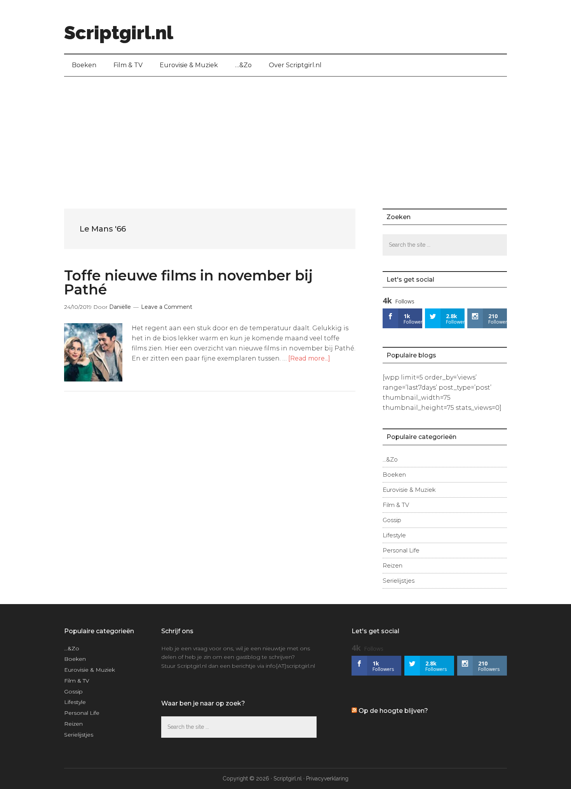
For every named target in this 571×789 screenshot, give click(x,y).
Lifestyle (394, 535)
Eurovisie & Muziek (409, 489)
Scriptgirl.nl (118, 33)
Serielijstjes (398, 580)
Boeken (394, 474)
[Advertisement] (285, 134)
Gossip (392, 520)
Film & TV (396, 505)
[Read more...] (309, 358)
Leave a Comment (166, 306)
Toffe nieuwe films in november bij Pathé (188, 282)
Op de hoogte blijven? (393, 710)
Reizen (392, 565)
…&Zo (390, 459)
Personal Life (401, 550)
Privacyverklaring (327, 778)
